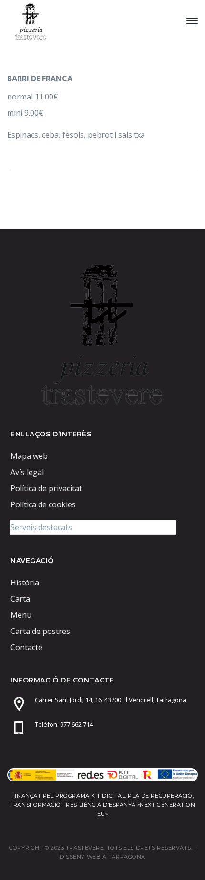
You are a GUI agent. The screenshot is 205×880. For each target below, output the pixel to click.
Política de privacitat (46, 488)
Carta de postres (40, 631)
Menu (20, 615)
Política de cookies (43, 504)
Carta (20, 598)
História (24, 582)
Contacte (26, 647)
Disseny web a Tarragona (102, 856)
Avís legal (27, 472)
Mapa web (29, 456)
